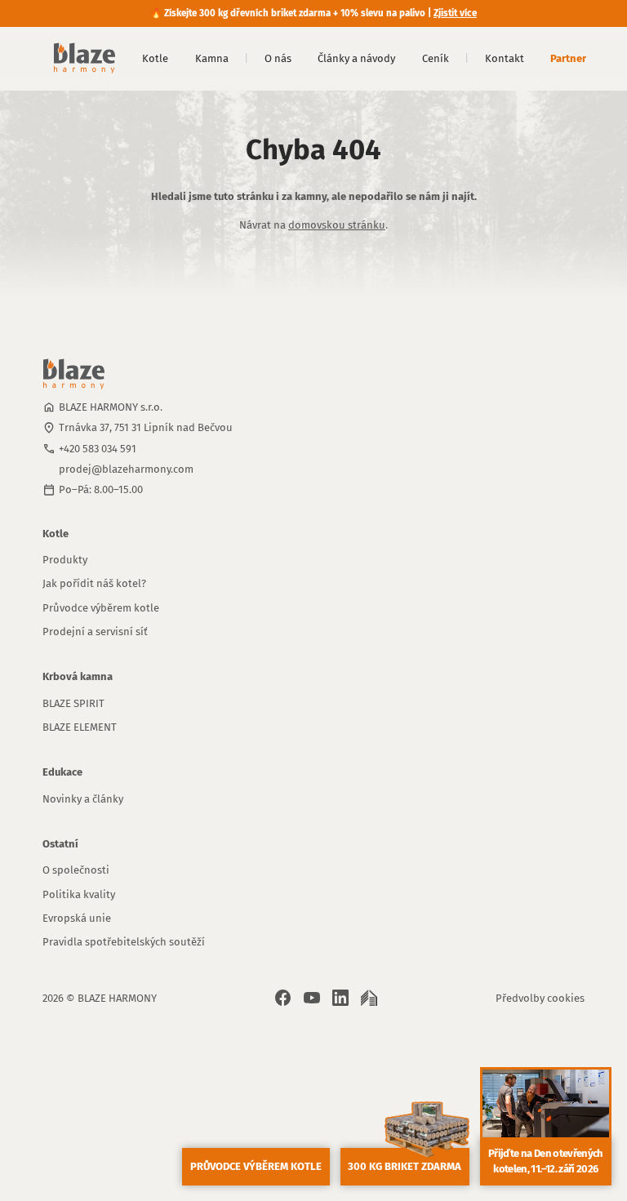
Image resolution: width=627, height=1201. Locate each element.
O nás (278, 58)
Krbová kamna (77, 676)
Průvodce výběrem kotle (100, 608)
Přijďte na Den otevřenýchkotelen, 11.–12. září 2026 (545, 1161)
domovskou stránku (336, 225)
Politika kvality (78, 894)
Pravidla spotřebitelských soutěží (123, 942)
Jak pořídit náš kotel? (94, 583)
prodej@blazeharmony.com (126, 469)
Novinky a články (82, 799)
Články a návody (356, 58)
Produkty (64, 560)
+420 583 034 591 (97, 449)
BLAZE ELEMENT (79, 727)
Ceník (435, 58)
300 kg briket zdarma (404, 1166)
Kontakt (504, 58)
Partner (568, 58)
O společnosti (75, 870)
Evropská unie (76, 918)
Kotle (155, 58)
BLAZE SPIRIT (73, 703)
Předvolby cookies (540, 998)
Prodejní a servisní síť (95, 631)
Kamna (212, 58)
